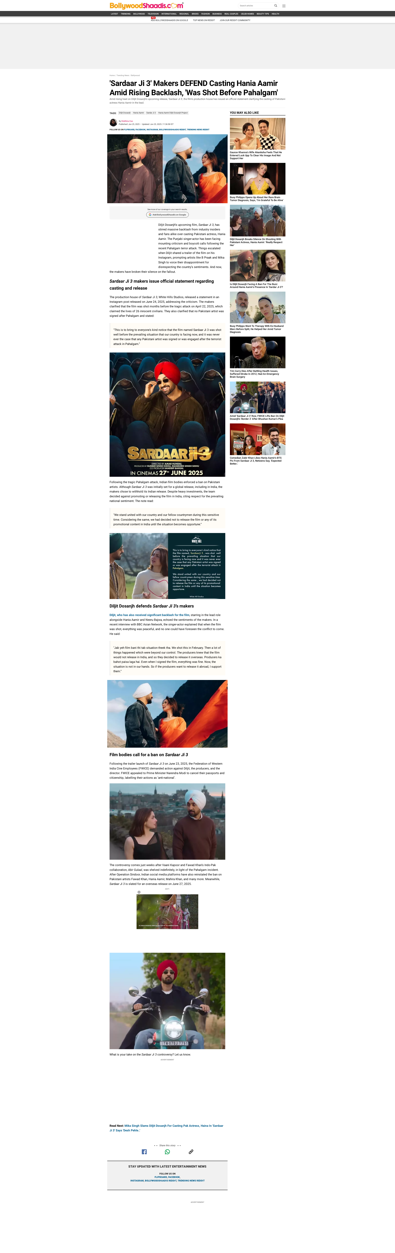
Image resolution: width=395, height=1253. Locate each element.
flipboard (161, 1177)
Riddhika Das (127, 121)
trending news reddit (191, 1180)
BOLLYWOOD (139, 14)
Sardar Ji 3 (151, 113)
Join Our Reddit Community (235, 20)
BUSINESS (217, 14)
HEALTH (275, 14)
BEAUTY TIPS (263, 14)
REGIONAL (184, 14)
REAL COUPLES (231, 14)
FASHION (205, 14)
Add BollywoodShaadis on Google (169, 214)
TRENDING (126, 14)
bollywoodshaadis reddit (160, 1180)
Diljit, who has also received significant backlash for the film (149, 615)
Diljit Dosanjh (125, 113)
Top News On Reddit (204, 20)
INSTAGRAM (152, 129)
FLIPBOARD (129, 129)
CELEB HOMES (247, 14)
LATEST (114, 14)
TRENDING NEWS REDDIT (198, 129)
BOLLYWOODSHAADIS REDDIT (172, 129)
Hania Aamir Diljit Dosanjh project (173, 113)
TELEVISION (153, 14)
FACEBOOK (140, 129)
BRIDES (195, 14)
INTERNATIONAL (169, 14)
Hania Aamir (138, 113)
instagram (137, 1180)
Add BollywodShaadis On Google (169, 20)
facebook (174, 1177)
